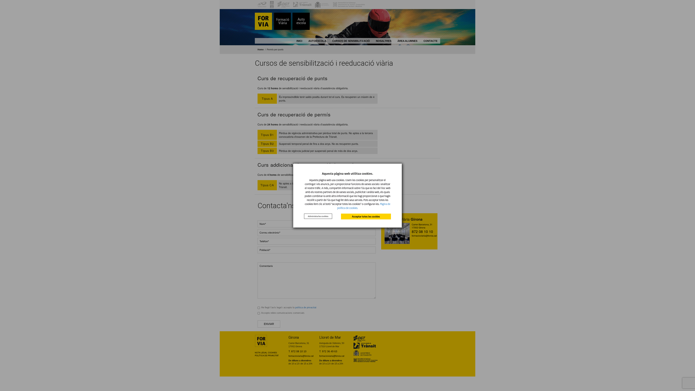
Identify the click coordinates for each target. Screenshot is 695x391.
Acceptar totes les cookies (366, 216)
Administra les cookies (318, 216)
